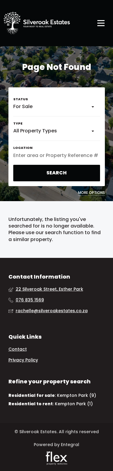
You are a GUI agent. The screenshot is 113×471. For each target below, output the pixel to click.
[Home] (37, 23)
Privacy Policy (23, 360)
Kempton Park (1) (74, 404)
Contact (17, 349)
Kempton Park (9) (76, 395)
